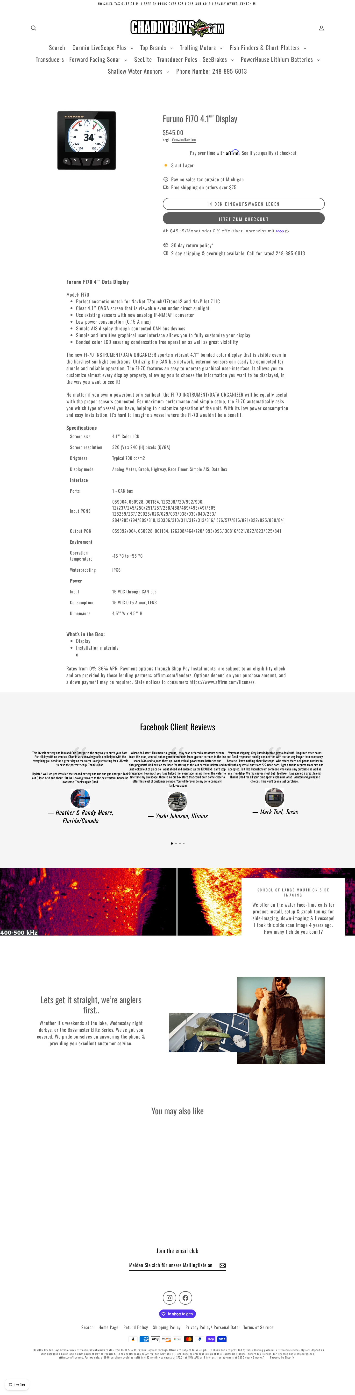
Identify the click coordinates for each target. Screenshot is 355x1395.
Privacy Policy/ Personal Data (212, 1327)
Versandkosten (184, 139)
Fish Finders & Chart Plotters (265, 47)
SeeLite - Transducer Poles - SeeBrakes (181, 59)
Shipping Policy (167, 1327)
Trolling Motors (199, 47)
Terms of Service (258, 1327)
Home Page (109, 1327)
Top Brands (154, 47)
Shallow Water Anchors (136, 71)
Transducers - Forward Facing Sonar (79, 59)
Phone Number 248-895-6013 (211, 71)
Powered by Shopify (282, 1357)
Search (57, 47)
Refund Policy (135, 1327)
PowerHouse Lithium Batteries (278, 59)
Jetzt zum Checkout (244, 219)
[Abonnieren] (222, 1265)
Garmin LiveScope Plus (100, 47)
